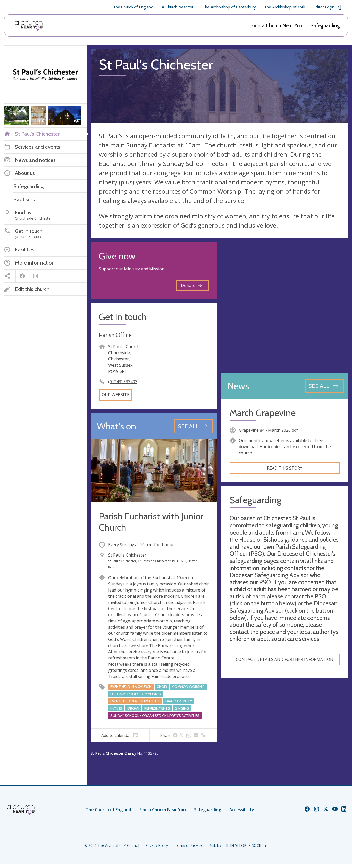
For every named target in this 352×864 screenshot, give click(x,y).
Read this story (284, 468)
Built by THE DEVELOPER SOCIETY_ (238, 845)
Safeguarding (325, 25)
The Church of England (133, 7)
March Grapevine (263, 412)
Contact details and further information (284, 659)
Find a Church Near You (276, 25)
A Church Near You (178, 7)
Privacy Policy (156, 845)
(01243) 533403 (122, 381)
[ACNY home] (28, 25)
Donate (188, 285)
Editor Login (323, 7)
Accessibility (241, 810)
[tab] (120, 735)
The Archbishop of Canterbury (229, 7)
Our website (115, 395)
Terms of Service (188, 845)
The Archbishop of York (284, 7)
